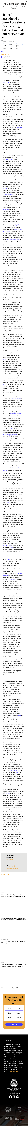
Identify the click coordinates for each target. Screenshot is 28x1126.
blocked (5, 188)
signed (7, 793)
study (4, 359)
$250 (19, 1013)
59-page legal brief (13, 239)
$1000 (19, 1017)
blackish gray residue (10, 435)
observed (6, 209)
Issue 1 (21, 614)
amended (12, 579)
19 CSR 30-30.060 (15, 414)
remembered (16, 398)
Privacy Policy (11, 1093)
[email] (17, 46)
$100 (9, 1013)
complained (7, 545)
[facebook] (4, 46)
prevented (9, 159)
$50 (18, 1009)
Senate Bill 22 (15, 770)
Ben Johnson (5, 54)
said (11, 548)
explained (20, 127)
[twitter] (10, 46)
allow (16, 772)
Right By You (18, 225)
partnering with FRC (12, 1071)
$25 (9, 1009)
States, (13, 865)
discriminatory (9, 194)
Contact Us (17, 1093)
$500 (9, 1017)
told (4, 384)
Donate (14, 1024)
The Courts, (18, 865)
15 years (7, 503)
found (12, 428)
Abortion (15, 868)
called (9, 559)
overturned (6, 82)
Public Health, (10, 867)
